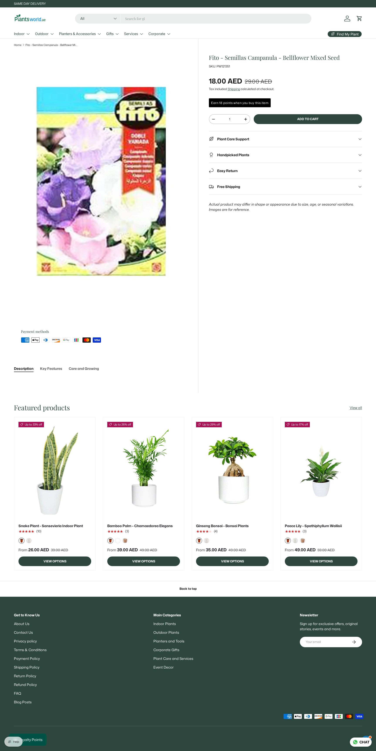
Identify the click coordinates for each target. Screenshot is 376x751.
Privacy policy (25, 641)
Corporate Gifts (166, 649)
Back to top (188, 589)
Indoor (19, 34)
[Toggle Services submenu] (141, 34)
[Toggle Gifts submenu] (117, 34)
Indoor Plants (164, 623)
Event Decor (163, 667)
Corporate (156, 34)
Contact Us (23, 632)
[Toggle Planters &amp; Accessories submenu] (99, 34)
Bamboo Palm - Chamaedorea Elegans (140, 525)
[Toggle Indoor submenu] (28, 34)
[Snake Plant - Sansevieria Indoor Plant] (54, 470)
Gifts (110, 34)
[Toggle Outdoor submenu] (52, 34)
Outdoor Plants (166, 632)
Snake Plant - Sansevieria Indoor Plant (50, 525)
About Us (21, 623)
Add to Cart (308, 119)
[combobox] (193, 18)
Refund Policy (25, 684)
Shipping (234, 89)
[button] (359, 18)
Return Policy (25, 676)
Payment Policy (27, 658)
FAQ (17, 693)
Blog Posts (23, 702)
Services (131, 34)
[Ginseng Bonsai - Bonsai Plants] (232, 470)
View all (356, 407)
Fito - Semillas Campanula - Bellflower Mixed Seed (51, 45)
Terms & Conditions (30, 649)
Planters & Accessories (77, 34)
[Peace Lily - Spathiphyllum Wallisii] (321, 470)
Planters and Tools (168, 641)
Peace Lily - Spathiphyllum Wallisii (313, 525)
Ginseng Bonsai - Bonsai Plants (222, 525)
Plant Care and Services (173, 658)
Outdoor (42, 34)
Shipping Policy (26, 667)
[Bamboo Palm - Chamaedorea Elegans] (143, 470)
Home (17, 45)
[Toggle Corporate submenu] (168, 34)
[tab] (24, 369)
